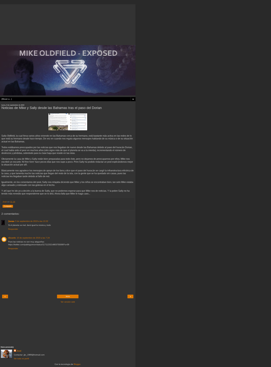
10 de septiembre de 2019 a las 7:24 (33, 238)
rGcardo (12, 238)
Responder (13, 229)
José (19, 351)
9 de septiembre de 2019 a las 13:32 (31, 221)
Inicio (68, 296)
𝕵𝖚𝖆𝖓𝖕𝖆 (11, 221)
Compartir (8, 206)
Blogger (77, 364)
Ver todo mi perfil (21, 358)
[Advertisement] (68, 24)
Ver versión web (68, 302)
